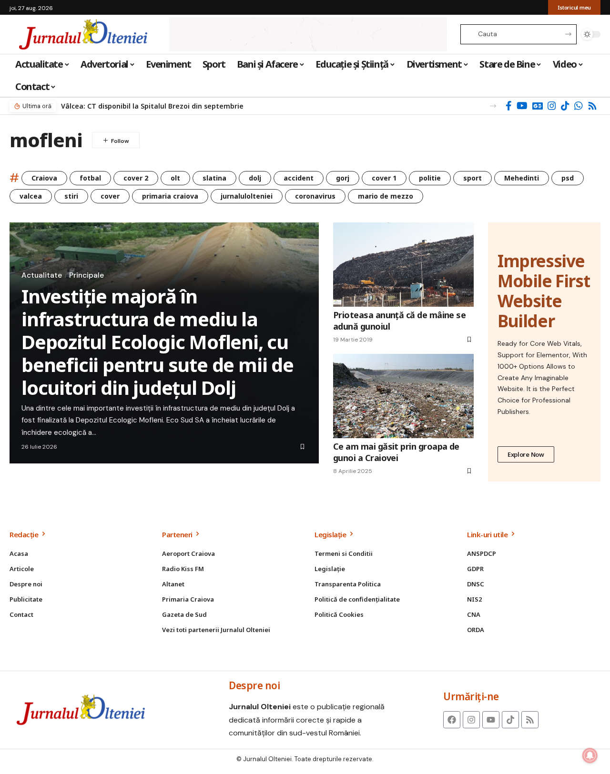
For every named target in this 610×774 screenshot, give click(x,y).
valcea (31, 196)
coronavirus (315, 196)
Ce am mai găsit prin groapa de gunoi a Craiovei (396, 452)
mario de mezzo (385, 196)
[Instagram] (552, 106)
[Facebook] (508, 106)
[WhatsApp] (578, 106)
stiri (71, 196)
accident (299, 177)
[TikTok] (565, 106)
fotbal (90, 177)
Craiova (44, 177)
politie (430, 177)
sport (472, 177)
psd (567, 177)
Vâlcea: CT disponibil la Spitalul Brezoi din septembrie (152, 106)
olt (175, 177)
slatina (214, 177)
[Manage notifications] (590, 755)
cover (110, 196)
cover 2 (135, 177)
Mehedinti (521, 177)
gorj (342, 177)
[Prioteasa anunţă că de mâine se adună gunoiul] (403, 264)
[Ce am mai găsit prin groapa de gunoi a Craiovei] (403, 396)
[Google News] (537, 106)
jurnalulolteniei (247, 196)
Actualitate (41, 275)
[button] (493, 106)
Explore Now (526, 454)
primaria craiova (170, 196)
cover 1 (384, 177)
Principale (86, 275)
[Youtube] (490, 719)
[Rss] (592, 106)
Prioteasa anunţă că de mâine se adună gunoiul (399, 320)
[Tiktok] (510, 719)
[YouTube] (522, 106)
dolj (255, 177)
